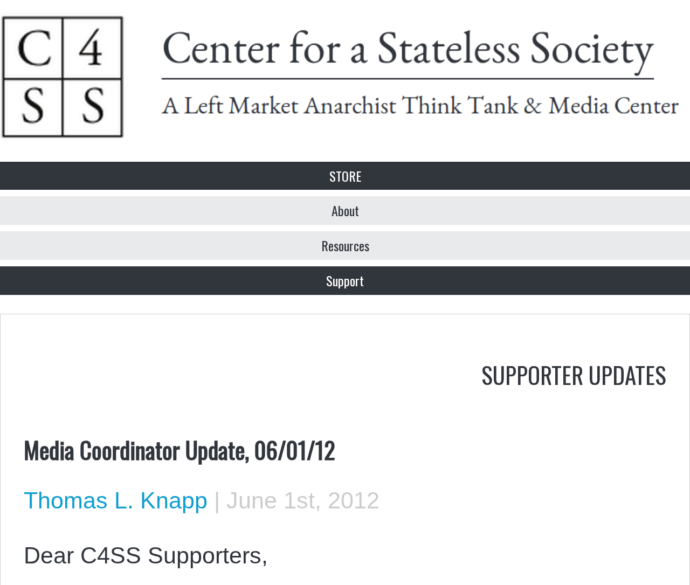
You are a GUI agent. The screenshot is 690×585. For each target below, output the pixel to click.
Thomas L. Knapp (116, 500)
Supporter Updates (573, 374)
